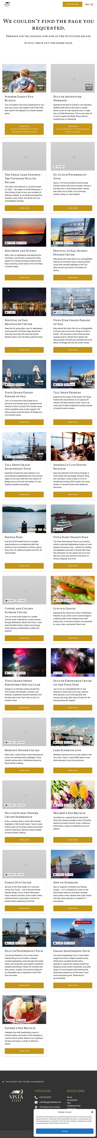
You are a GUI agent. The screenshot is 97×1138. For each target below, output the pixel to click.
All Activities (72, 1100)
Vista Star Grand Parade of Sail (71, 322)
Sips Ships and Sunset (21, 251)
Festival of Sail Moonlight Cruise (18, 322)
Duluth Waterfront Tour (24, 951)
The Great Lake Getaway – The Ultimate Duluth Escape (24, 178)
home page (64, 43)
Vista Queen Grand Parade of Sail (19, 395)
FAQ (69, 1103)
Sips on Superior (65, 883)
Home (69, 1097)
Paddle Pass (13, 537)
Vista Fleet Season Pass (70, 537)
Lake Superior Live (67, 750)
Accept (64, 1131)
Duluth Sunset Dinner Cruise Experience (21, 815)
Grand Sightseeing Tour (71, 951)
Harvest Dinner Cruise (22, 750)
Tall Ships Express (67, 393)
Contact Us (71, 1109)
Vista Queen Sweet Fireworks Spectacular (22, 683)
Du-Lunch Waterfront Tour (70, 177)
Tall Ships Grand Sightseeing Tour (18, 467)
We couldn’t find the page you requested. (25, 1082)
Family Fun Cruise (18, 883)
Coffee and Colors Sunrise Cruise (19, 610)
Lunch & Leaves (64, 609)
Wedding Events (73, 1106)
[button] (92, 1112)
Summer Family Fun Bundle (19, 99)
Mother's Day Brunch (69, 813)
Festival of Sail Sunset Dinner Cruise (70, 253)
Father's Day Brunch (20, 1028)
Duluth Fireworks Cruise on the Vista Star (72, 683)
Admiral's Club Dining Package (70, 467)
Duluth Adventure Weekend (67, 99)
